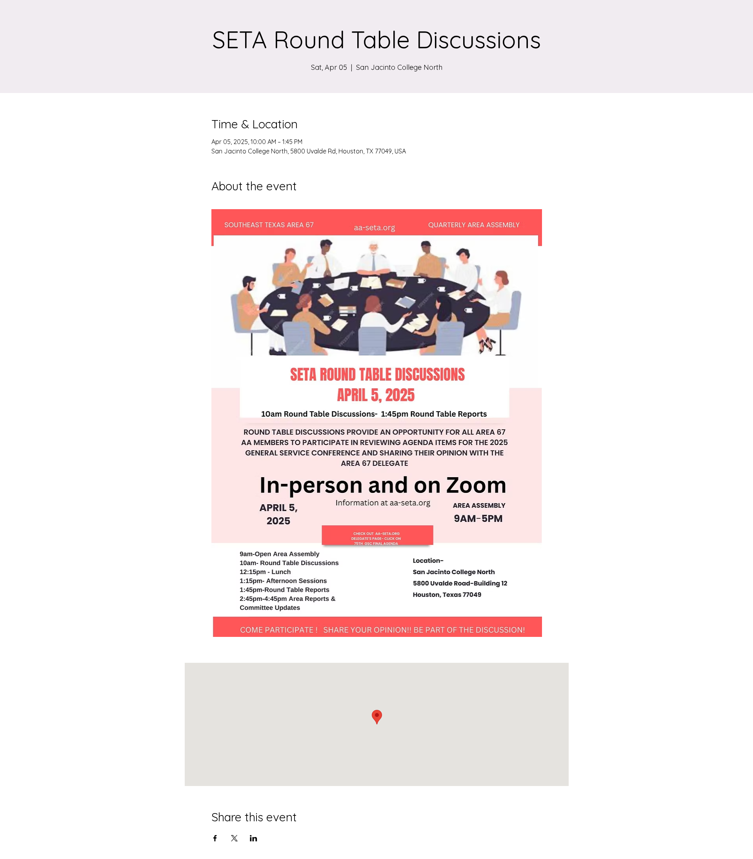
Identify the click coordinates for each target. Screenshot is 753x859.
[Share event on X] (234, 838)
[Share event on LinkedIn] (253, 838)
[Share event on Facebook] (215, 838)
